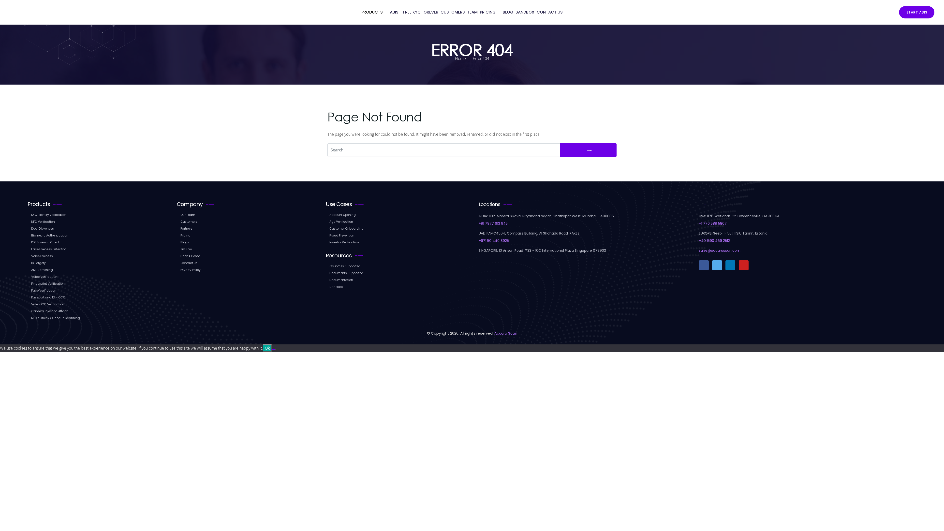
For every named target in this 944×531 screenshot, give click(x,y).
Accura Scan (505, 333)
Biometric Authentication (49, 235)
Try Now (186, 249)
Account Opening (342, 215)
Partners (186, 228)
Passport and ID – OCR (48, 297)
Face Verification (43, 290)
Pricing (488, 12)
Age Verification (341, 222)
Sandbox (525, 12)
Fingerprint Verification (48, 283)
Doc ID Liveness (42, 228)
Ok (267, 348)
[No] (274, 349)
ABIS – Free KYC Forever (414, 12)
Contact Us (550, 12)
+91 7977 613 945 (493, 223)
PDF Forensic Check (45, 242)
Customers (453, 12)
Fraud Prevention (341, 235)
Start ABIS (916, 12)
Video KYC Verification (47, 304)
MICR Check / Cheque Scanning (55, 318)
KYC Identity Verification (49, 215)
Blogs (184, 242)
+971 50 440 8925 (494, 240)
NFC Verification (43, 222)
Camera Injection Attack (49, 311)
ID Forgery (38, 263)
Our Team (187, 215)
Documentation (341, 280)
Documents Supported (346, 273)
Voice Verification (44, 277)
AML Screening (42, 270)
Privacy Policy (190, 270)
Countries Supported (344, 266)
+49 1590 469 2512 (714, 240)
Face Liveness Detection (49, 249)
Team (472, 12)
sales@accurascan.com (719, 250)
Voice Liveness (42, 256)
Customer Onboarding (346, 228)
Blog (508, 12)
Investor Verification (344, 242)
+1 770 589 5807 (713, 223)
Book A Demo (190, 256)
